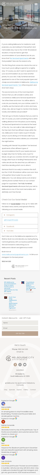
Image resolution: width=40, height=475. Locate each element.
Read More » (8, 293)
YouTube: (10, 231)
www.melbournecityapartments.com (15, 254)
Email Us (20, 352)
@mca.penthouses (11, 220)
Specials (12, 390)
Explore (19, 390)
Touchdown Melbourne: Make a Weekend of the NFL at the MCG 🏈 (31, 286)
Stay (5, 390)
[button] (36, 4)
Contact (33, 390)
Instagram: (11, 215)
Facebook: (10, 226)
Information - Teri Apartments (12, 18)
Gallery (25, 390)
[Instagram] (20, 364)
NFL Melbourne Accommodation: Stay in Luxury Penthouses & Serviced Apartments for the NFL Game (11, 286)
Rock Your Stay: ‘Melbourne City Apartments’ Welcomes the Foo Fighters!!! (13, 302)
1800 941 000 (23, 349)
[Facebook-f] (15, 364)
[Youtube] (24, 364)
